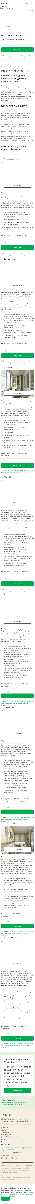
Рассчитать (17, 50)
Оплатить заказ (17, 1161)
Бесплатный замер (22, 1122)
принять (5, 1199)
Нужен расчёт (17, 248)
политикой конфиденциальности (20, 1169)
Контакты (4, 1139)
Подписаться (17, 1091)
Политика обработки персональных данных (14, 1176)
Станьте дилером (6, 1134)
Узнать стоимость (7, 1122)
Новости (3, 1129)
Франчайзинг (5, 1132)
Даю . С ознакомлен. (17, 57)
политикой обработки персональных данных (15, 57)
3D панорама (17, 185)
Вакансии (4, 1130)
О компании (4, 1127)
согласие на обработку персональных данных (19, 55)
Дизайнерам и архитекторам (9, 1136)
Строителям (4, 1138)
